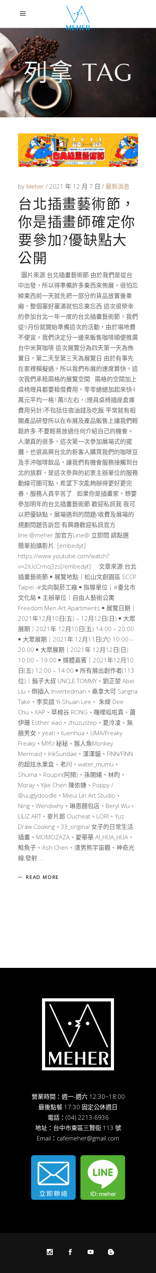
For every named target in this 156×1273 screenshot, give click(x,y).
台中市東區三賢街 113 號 (87, 1128)
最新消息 (118, 186)
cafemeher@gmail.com (88, 1138)
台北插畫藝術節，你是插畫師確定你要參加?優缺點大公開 (77, 231)
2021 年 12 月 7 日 (75, 186)
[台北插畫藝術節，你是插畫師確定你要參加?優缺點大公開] (78, 150)
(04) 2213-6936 (87, 1117)
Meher (36, 186)
